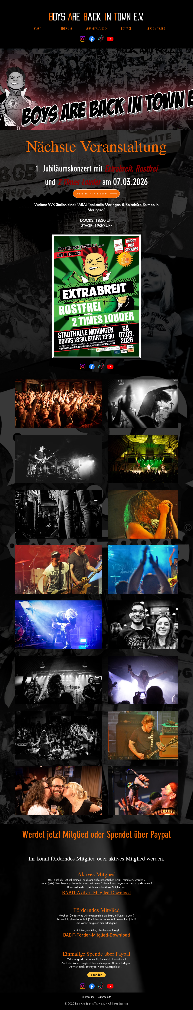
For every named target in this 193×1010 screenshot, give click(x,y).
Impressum (88, 831)
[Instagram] (82, 38)
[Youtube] (110, 38)
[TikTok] (101, 38)
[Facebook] (92, 38)
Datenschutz (104, 831)
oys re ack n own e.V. (96, 16)
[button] (96, 809)
